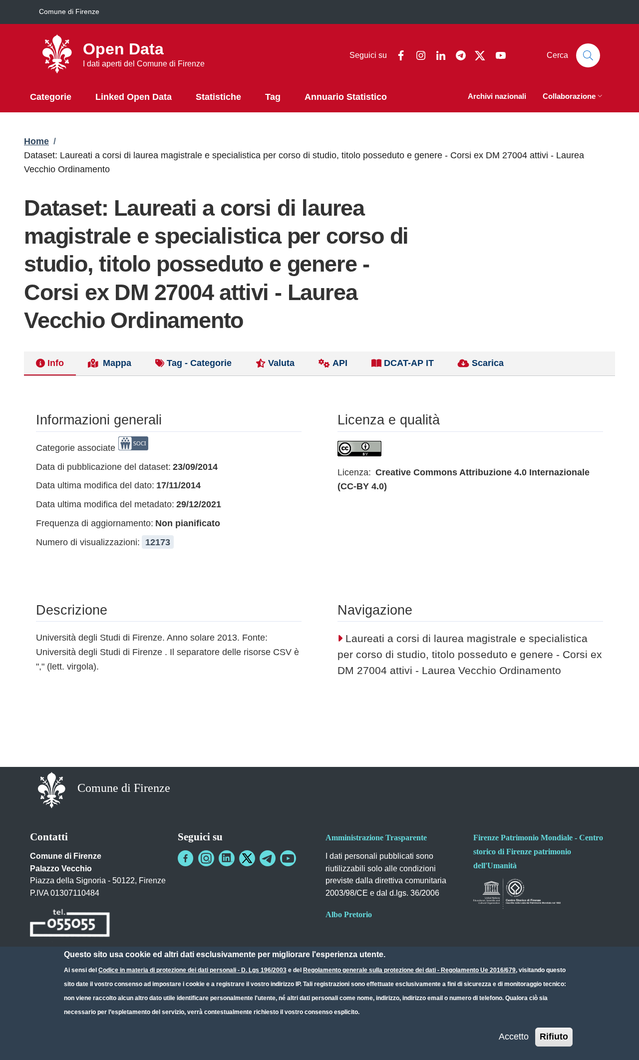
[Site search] (588, 55)
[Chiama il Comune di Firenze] (70, 924)
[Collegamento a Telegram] (268, 858)
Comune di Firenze (69, 11)
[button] (573, 97)
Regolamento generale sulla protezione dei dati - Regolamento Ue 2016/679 (409, 970)
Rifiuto (554, 1037)
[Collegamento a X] (247, 858)
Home (36, 141)
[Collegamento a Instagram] (206, 858)
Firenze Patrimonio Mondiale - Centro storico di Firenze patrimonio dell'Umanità (538, 851)
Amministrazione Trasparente (376, 837)
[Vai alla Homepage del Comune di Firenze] (51, 789)
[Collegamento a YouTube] (288, 858)
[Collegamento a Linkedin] (227, 858)
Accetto (514, 1037)
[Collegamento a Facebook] (186, 858)
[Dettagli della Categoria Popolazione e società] (133, 448)
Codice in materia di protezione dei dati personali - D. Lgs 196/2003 (192, 970)
